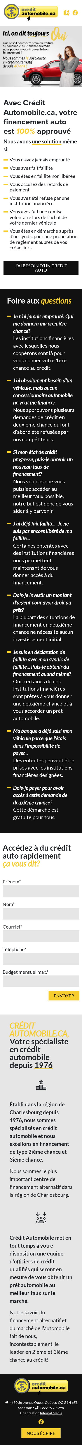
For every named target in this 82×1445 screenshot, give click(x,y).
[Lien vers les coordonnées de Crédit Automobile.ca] (67, 14)
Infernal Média (51, 1413)
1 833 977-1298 (51, 1408)
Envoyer (64, 995)
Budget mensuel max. (26, 972)
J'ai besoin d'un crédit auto (41, 268)
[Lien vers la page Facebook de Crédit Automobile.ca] (75, 13)
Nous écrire (41, 1433)
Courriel (12, 927)
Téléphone (14, 949)
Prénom (12, 881)
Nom (9, 904)
